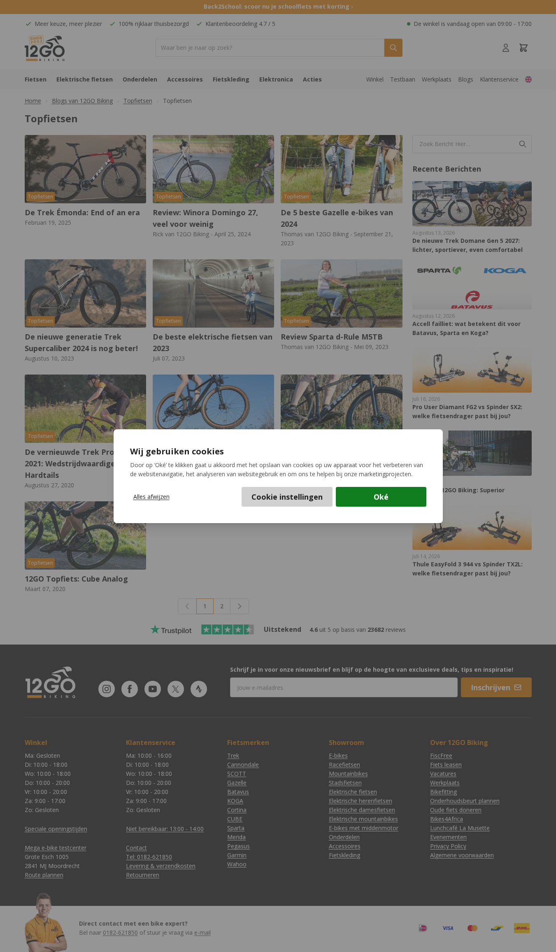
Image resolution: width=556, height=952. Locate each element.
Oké (381, 497)
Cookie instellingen (287, 497)
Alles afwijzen (151, 496)
